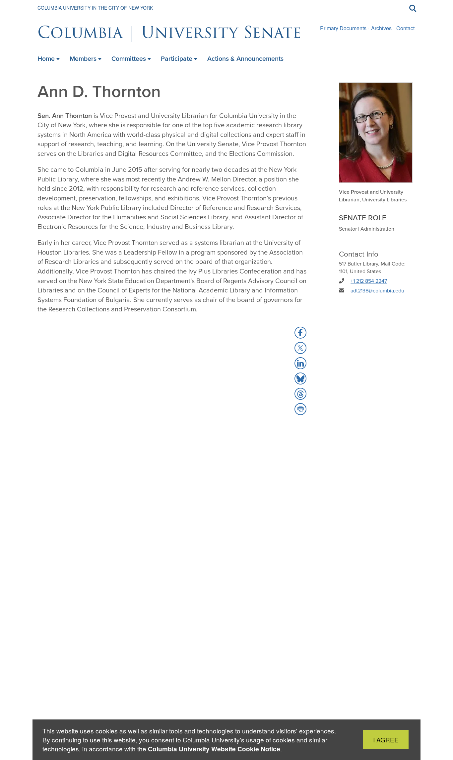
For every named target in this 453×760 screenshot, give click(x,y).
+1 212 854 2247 (369, 281)
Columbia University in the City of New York (95, 7)
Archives (381, 28)
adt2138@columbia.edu (377, 290)
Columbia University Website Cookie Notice (214, 748)
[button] (300, 333)
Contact (405, 28)
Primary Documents (343, 28)
